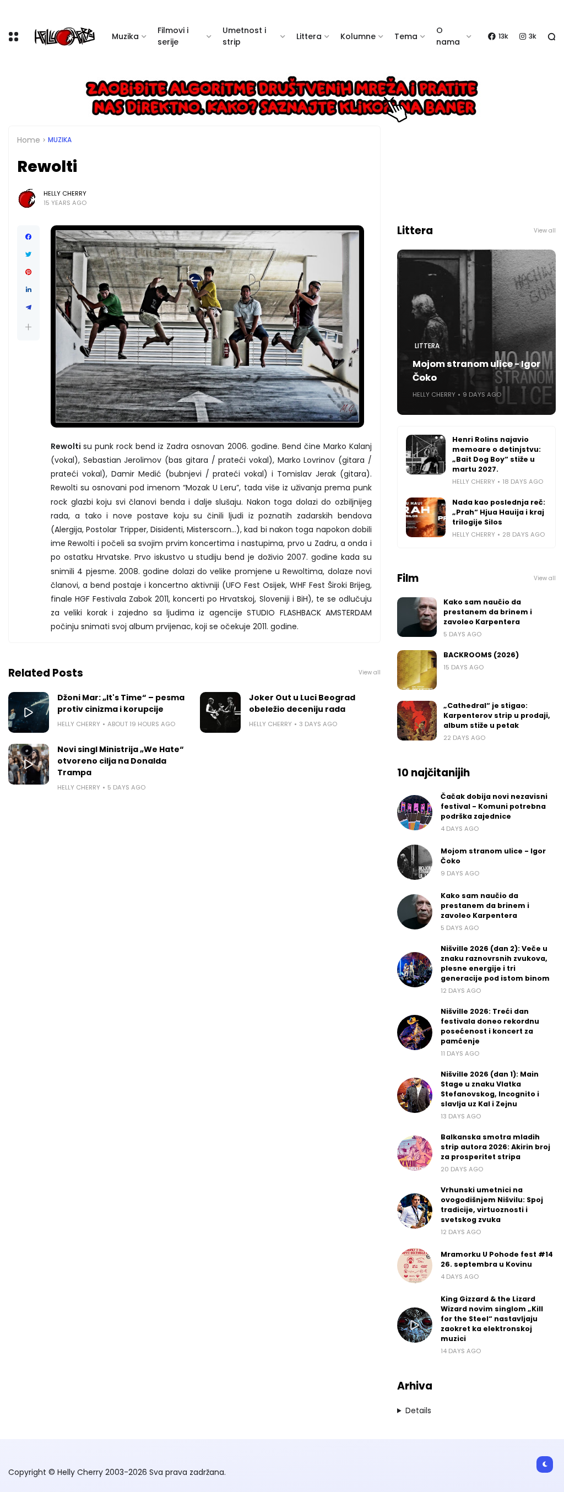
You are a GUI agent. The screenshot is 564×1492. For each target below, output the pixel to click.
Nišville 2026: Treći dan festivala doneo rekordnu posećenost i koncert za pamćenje (490, 1026)
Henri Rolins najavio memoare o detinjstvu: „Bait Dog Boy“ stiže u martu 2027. (496, 454)
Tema (405, 36)
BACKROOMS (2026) (481, 654)
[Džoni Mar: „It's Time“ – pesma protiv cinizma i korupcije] (28, 712)
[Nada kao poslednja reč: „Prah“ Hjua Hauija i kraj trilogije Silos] (426, 517)
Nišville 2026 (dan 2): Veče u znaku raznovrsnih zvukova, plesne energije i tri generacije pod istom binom (495, 963)
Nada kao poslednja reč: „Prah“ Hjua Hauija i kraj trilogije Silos (498, 512)
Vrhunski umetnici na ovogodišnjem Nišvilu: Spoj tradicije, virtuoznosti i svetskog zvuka (492, 1204)
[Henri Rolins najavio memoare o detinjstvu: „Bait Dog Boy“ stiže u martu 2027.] (426, 454)
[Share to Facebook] (28, 237)
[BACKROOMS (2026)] (417, 670)
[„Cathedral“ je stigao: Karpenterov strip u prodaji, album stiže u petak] (417, 720)
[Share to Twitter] (28, 254)
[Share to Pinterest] (28, 272)
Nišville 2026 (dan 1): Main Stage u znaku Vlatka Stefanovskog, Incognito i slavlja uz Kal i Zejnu (490, 1089)
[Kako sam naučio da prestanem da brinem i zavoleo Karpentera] (417, 617)
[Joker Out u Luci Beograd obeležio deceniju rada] (220, 712)
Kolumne (358, 36)
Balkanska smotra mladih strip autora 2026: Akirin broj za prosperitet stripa (495, 1146)
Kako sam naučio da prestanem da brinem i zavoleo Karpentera (487, 611)
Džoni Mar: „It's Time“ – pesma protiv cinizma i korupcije (121, 703)
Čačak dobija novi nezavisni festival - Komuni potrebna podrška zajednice (494, 806)
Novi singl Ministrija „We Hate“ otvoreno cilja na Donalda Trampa (120, 761)
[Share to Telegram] (28, 307)
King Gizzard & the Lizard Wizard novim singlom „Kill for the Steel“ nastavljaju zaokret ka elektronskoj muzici (492, 1318)
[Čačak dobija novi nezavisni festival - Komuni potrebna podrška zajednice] (414, 812)
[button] (28, 327)
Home (28, 139)
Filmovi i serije (173, 36)
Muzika (125, 36)
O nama (448, 36)
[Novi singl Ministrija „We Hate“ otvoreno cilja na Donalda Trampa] (28, 764)
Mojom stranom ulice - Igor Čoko (476, 371)
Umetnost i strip (244, 36)
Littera (309, 36)
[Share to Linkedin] (28, 289)
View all (370, 672)
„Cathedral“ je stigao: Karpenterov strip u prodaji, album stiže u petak (496, 715)
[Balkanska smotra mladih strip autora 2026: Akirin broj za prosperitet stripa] (414, 1153)
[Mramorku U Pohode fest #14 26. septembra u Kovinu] (414, 1265)
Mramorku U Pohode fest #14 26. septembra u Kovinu (497, 1259)
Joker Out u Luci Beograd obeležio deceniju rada (302, 703)
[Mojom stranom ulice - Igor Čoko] (414, 862)
